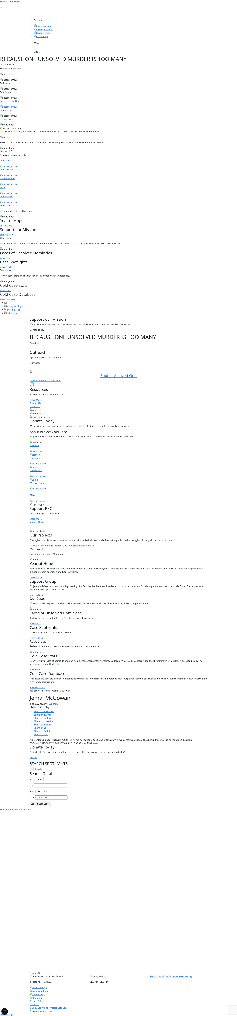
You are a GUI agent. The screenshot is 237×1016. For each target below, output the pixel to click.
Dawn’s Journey (38, 545)
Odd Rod (67, 545)
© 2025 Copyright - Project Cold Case (49, 1007)
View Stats (5, 290)
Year (32, 797)
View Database (7, 299)
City (31, 785)
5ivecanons (48, 1011)
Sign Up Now (6, 234)
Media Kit (35, 406)
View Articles (6, 266)
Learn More (6, 225)
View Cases (6, 258)
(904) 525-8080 (157, 976)
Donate (33, 757)
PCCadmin (52, 703)
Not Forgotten (54, 545)
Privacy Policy (37, 1001)
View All (90, 545)
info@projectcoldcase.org (179, 976)
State (32, 791)
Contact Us (36, 403)
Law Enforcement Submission (45, 380)
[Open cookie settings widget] (4, 1011)
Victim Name (36, 779)
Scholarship (79, 545)
